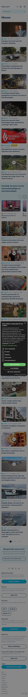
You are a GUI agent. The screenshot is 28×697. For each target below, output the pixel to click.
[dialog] (14, 348)
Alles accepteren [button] (14, 364)
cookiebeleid (5, 343)
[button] (14, 345)
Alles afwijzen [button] (14, 368)
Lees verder (12, 343)
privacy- (16, 341)
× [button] (24, 323)
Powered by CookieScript (20, 374)
